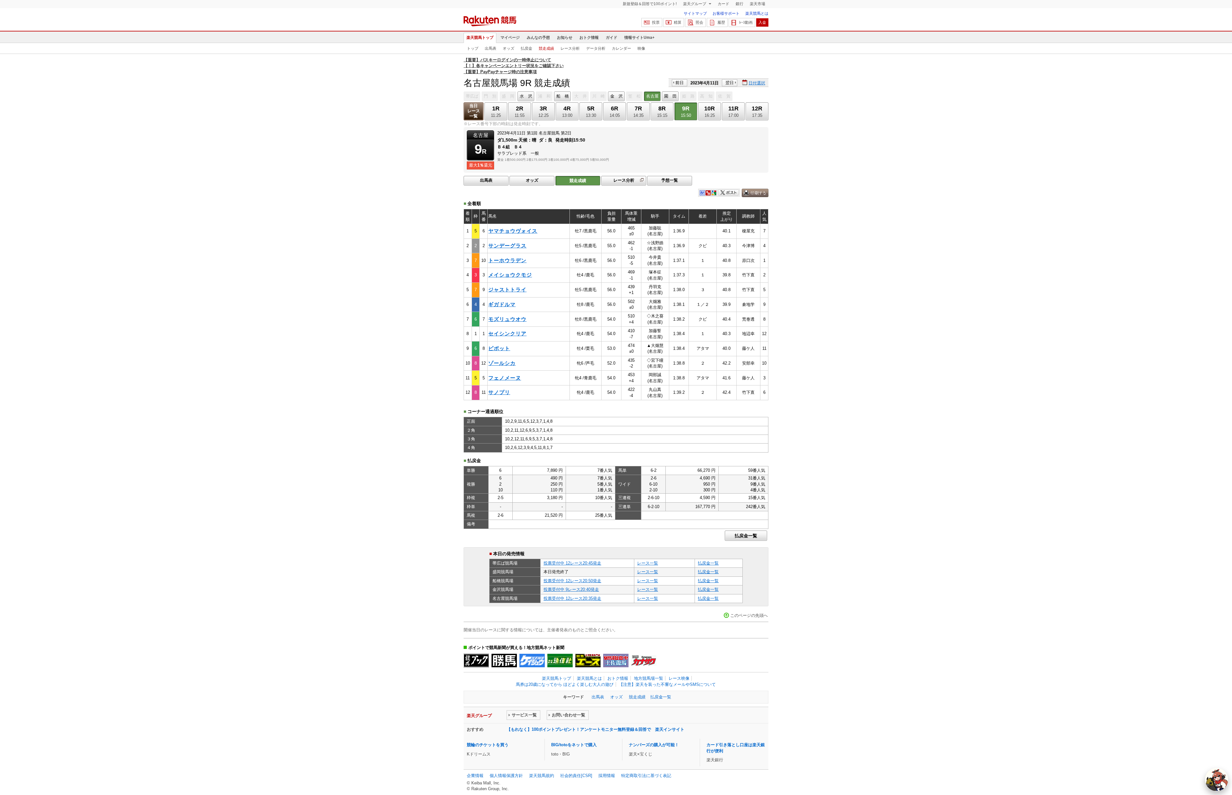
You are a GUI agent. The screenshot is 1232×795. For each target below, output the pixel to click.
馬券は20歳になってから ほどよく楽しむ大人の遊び (564, 684)
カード (723, 4)
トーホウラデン (507, 260)
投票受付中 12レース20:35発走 (572, 598)
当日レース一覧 (473, 110)
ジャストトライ (507, 289)
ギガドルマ (502, 304)
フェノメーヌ (504, 378)
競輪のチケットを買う (488, 744)
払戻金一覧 (746, 535)
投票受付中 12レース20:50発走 (572, 580)
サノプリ (499, 392)
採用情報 (606, 775)
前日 (679, 82)
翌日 (729, 82)
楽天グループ (695, 4)
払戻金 (526, 48)
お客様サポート (726, 13)
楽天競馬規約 (541, 775)
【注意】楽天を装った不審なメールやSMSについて (667, 684)
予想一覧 (669, 180)
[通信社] (560, 660)
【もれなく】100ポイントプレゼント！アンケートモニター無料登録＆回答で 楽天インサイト (595, 729)
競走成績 (546, 48)
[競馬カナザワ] (643, 660)
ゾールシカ (502, 363)
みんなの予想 (538, 37)
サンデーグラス (507, 245)
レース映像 (679, 678)
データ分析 (595, 48)
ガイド (611, 37)
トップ (472, 48)
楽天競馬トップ (479, 37)
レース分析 (570, 48)
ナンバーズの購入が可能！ (654, 744)
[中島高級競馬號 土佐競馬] (616, 660)
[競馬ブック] (476, 660)
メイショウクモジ (510, 275)
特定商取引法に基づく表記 (646, 775)
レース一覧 (647, 563)
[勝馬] (504, 660)
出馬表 (490, 48)
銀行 (739, 4)
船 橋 (562, 96)
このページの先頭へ (749, 615)
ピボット (499, 348)
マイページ (510, 37)
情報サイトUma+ (639, 37)
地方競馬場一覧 (648, 678)
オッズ (508, 48)
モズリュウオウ (507, 319)
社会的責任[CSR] (576, 775)
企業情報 (475, 775)
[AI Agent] (1216, 779)
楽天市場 (757, 4)
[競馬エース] (588, 660)
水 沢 (526, 96)
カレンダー (621, 48)
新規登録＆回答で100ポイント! (650, 4)
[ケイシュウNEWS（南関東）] (532, 660)
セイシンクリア (507, 333)
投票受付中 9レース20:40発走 (571, 589)
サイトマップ (695, 13)
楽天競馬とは (756, 13)
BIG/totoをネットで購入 (574, 744)
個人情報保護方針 (506, 775)
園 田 (670, 96)
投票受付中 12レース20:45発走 (572, 563)
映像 (641, 48)
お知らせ (564, 37)
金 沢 (616, 96)
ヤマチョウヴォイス (512, 231)
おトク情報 (589, 37)
